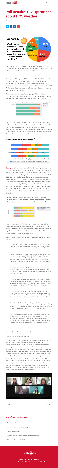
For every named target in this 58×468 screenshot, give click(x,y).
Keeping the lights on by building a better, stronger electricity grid (23, 435)
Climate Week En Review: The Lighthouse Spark (18, 439)
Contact (21, 459)
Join (32, 459)
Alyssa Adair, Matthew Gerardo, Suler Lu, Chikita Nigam (19, 20)
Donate (36, 459)
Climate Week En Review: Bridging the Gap (17, 427)
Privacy (27, 459)
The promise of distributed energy (15, 422)
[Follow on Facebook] (26, 456)
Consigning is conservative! (14, 431)
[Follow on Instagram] (32, 456)
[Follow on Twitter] (29, 456)
